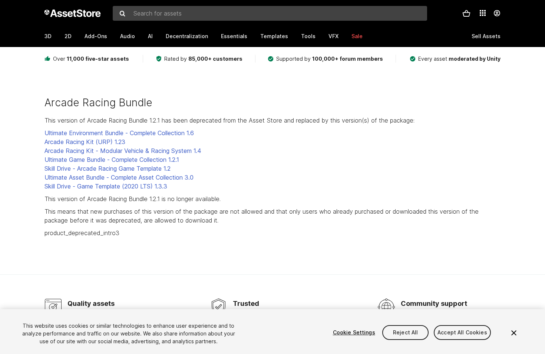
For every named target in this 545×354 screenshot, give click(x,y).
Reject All (405, 332)
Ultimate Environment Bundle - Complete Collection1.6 (119, 133)
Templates (274, 36)
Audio (127, 36)
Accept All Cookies (462, 332)
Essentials (234, 36)
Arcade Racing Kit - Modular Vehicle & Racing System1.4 (122, 150)
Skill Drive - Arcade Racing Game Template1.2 (107, 168)
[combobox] (270, 13)
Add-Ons (96, 36)
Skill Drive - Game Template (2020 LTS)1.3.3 (105, 186)
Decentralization (187, 36)
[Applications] (482, 13)
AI (150, 36)
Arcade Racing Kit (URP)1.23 (84, 142)
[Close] (513, 333)
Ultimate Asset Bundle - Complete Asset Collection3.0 (119, 177)
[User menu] (497, 13)
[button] (466, 13)
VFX (333, 36)
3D (48, 36)
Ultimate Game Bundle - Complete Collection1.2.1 (111, 159)
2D (68, 36)
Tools (308, 36)
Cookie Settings (354, 332)
